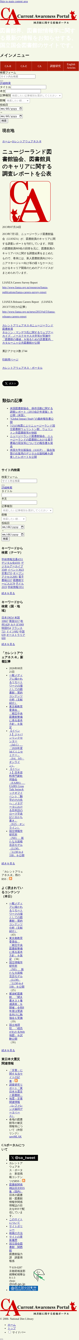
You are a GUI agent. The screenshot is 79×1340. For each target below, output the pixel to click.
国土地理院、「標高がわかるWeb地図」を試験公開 (17, 1032)
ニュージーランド (42, 325)
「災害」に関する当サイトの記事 (16, 1076)
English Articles (71, 66)
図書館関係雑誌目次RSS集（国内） (17, 1188)
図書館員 (7, 328)
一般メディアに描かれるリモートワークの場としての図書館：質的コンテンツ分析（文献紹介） (16, 689)
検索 (4, 120)
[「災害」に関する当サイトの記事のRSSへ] (16, 1081)
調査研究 (55, 66)
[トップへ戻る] (1, 1339)
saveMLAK (15, 1136)
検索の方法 (16, 1233)
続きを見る (8, 593)
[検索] (1, 80)
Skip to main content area (14, 1)
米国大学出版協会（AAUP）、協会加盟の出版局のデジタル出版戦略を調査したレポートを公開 (32, 453)
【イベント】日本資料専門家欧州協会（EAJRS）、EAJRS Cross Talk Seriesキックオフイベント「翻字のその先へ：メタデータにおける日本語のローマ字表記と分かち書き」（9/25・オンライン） (17, 798)
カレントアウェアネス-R (17, 325)
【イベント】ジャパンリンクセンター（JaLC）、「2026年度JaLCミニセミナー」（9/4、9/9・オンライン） (16, 748)
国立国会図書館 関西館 (16, 1247)
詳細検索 (5, 83)
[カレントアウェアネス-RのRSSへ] (10, 879)
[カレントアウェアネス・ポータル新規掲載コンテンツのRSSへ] (23, 1181)
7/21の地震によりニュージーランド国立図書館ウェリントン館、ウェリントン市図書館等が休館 (32, 429)
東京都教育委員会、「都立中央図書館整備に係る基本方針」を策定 (16, 717)
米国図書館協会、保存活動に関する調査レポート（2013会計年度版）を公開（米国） (31, 412)
